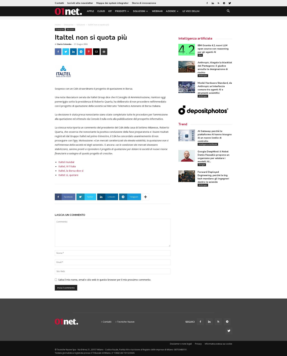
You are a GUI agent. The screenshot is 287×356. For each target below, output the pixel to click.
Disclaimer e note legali (181, 343)
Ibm (200, 55)
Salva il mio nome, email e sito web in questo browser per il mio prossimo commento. (104, 279)
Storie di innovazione (144, 3)
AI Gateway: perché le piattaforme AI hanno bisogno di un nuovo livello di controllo (215, 136)
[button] (228, 11)
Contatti (59, 3)
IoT (110, 11)
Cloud (101, 11)
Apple (90, 11)
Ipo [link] (76, 140)
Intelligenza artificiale (195, 38)
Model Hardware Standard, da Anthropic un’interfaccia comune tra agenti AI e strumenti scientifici (215, 88)
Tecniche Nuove (126, 321)
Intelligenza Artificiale (208, 144)
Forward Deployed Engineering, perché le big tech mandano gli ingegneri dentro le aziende (213, 177)
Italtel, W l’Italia (67, 166)
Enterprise (68, 24)
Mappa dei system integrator (112, 3)
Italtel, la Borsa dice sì (70, 170)
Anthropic (203, 75)
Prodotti (120, 11)
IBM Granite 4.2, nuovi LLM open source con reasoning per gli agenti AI (213, 49)
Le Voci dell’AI (191, 11)
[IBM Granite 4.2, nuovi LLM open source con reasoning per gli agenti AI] (186, 49)
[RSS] (218, 3)
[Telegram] (224, 3)
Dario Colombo (64, 44)
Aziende (171, 11)
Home (58, 24)
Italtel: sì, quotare (68, 175)
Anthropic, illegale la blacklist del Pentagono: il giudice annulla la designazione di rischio (215, 67)
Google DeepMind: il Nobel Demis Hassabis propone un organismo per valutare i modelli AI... (213, 156)
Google (202, 164)
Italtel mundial (66, 162)
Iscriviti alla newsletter (80, 3)
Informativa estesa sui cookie (218, 343)
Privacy (198, 343)
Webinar (157, 11)
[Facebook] (207, 3)
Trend (182, 124)
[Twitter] (229, 3)
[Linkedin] (212, 3)
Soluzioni (139, 11)
